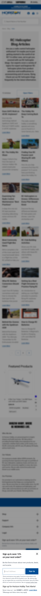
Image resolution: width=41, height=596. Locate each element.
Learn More (33, 590)
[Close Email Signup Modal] (37, 554)
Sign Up (32, 571)
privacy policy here (31, 582)
